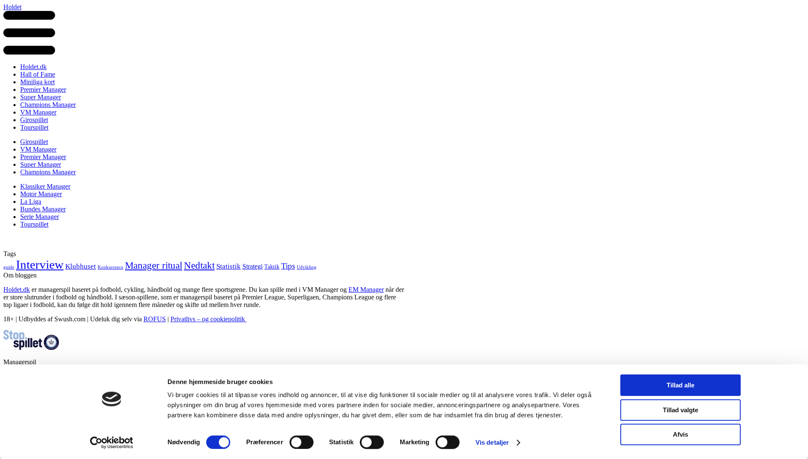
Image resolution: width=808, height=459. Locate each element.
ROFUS (155, 319)
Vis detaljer (492, 442)
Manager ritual (153, 265)
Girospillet (34, 119)
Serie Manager (39, 216)
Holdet (12, 7)
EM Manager (366, 289)
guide (8, 267)
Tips (288, 266)
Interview (40, 264)
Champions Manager (48, 104)
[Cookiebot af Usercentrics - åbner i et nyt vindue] (112, 442)
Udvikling (306, 267)
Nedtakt (199, 265)
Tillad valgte (680, 410)
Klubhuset (80, 266)
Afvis (680, 434)
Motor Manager (41, 193)
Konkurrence (110, 267)
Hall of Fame (37, 74)
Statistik (228, 266)
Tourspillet (34, 127)
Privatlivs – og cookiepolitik (208, 319)
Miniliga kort (37, 81)
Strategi (252, 266)
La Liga (30, 201)
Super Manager (40, 97)
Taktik (271, 267)
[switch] (302, 442)
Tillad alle (680, 385)
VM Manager (38, 112)
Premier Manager (43, 89)
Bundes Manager (43, 209)
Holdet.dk (33, 66)
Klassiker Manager (45, 186)
